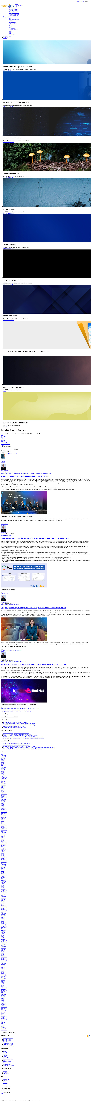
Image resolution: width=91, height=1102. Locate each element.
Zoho (6, 593)
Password (16, 449)
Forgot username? (5, 453)
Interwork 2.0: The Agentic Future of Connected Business (16, 733)
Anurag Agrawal (4, 470)
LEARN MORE (7, 70)
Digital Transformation (46, 473)
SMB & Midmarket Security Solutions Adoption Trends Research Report (19, 725)
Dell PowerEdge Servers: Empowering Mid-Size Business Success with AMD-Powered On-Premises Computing (28, 747)
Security (21, 473)
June (2, 762)
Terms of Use (6, 1080)
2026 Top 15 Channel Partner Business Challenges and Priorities (17, 734)
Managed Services (27, 473)
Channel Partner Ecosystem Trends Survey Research (15, 722)
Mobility (5, 1052)
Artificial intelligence (10, 650)
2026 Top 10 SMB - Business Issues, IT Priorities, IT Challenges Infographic (20, 735)
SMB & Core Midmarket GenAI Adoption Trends (14, 727)
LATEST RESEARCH (8, 106)
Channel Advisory (7, 1039)
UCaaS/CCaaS (6, 1055)
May (3, 760)
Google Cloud (18, 650)
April (2, 759)
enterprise (17, 708)
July (2, 763)
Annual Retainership (8, 1038)
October (3, 778)
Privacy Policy (6, 1079)
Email (2, 1093)
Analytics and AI (12, 473)
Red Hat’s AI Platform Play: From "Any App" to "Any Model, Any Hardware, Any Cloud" (34, 664)
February (3, 756)
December (4, 781)
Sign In (2, 452)
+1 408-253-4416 (80, 1)
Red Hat (37, 708)
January (3, 755)
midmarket (22, 708)
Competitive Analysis (8, 1043)
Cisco (6, 524)
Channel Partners (4, 473)
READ (5, 391)
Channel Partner (28, 708)
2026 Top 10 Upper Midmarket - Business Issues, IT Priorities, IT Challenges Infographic (23, 738)
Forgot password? (13, 453)
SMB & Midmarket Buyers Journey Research (13, 726)
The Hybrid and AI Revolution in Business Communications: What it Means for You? (22, 748)
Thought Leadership (8, 1041)
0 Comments (3, 525)
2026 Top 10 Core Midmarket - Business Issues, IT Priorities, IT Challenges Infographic (23, 736)
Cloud (3, 462)
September (4, 777)
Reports (5, 1071)
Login (4, 1081)
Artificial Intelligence (8, 1059)
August (3, 764)
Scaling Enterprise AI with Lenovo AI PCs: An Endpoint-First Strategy (19, 746)
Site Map (5, 1083)
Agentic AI (3, 650)
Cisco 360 (3, 524)
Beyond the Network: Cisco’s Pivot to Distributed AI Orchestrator (25, 476)
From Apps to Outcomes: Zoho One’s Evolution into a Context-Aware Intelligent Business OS (35, 538)
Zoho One (3, 593)
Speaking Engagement (8, 1044)
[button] (45, 442)
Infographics (6, 1073)
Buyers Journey (6, 1064)
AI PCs (5, 1054)
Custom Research (7, 1040)
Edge (33, 473)
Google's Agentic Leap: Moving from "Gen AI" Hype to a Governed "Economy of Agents (33, 608)
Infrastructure (38, 473)
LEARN (5, 355)
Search (16, 716)
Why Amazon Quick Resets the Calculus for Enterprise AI (16, 743)
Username (16, 448)
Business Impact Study (8, 1045)
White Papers (6, 1072)
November (4, 780)
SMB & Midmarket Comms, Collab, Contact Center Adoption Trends (19, 723)
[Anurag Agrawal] (3, 469)
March (3, 758)
